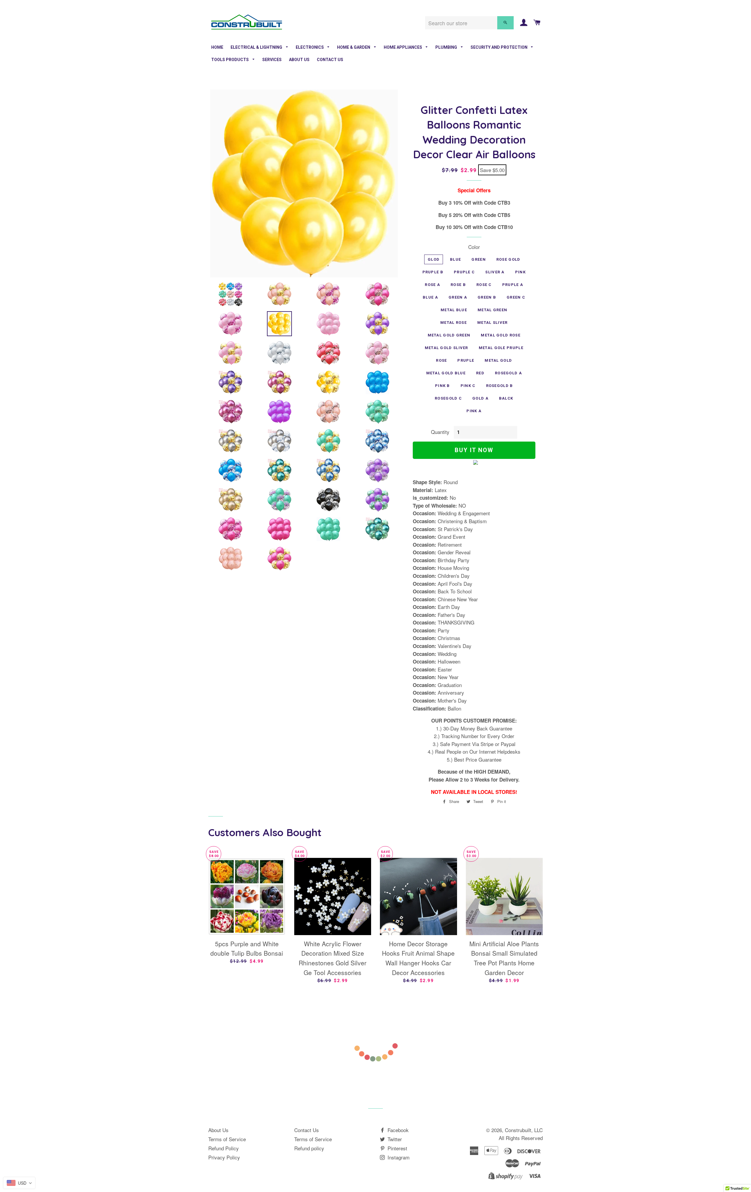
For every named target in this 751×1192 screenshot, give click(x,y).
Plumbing (446, 47)
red (480, 373)
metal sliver (492, 322)
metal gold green (449, 335)
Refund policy (309, 1148)
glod (433, 259)
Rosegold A (508, 373)
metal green (492, 310)
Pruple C (464, 272)
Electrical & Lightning (257, 47)
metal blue (454, 310)
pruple (465, 360)
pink (520, 272)
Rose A (432, 284)
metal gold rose (500, 335)
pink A (473, 411)
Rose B (458, 284)
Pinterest (396, 1148)
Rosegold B (499, 385)
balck (506, 398)
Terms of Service (227, 1139)
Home (217, 47)
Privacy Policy (224, 1157)
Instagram (398, 1157)
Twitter (394, 1139)
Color (474, 246)
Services (272, 59)
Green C (516, 297)
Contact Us (330, 59)
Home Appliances (403, 47)
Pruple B (432, 272)
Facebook (397, 1130)
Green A (458, 297)
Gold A (480, 398)
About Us (299, 59)
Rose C (484, 284)
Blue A (430, 297)
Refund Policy (223, 1148)
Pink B (442, 385)
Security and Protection (499, 47)
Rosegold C (448, 398)
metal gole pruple (501, 348)
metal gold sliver (446, 348)
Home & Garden (354, 47)
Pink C (468, 385)
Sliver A (494, 272)
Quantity (440, 431)
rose (441, 360)
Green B (487, 297)
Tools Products (230, 59)
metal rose (453, 322)
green (478, 259)
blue (455, 259)
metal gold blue (446, 373)
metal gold (498, 360)
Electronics (310, 47)
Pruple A (512, 284)
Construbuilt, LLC (524, 1130)
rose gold (508, 259)
